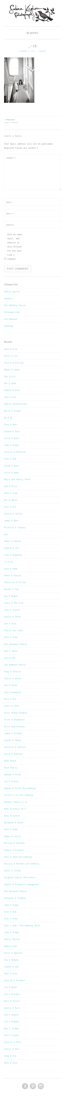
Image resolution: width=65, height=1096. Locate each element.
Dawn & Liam (10, 493)
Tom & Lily (10, 397)
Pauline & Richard (14, 980)
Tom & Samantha (12, 692)
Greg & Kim (10, 1055)
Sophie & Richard (13, 850)
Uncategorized (12, 312)
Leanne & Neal (12, 431)
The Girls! (10, 376)
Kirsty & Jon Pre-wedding (18, 794)
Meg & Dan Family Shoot (17, 479)
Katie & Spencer (13, 952)
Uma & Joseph (11, 1028)
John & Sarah (11, 445)
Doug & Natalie (12, 671)
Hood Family (10, 767)
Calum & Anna (11, 465)
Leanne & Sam (11, 966)
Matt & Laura (11, 1035)
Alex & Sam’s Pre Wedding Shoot (22, 925)
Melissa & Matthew (14, 843)
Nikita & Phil (12, 1048)
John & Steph (11, 932)
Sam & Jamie (10, 650)
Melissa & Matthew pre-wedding (21, 863)
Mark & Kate (10, 1062)
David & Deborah (13, 753)
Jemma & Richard (11, 121)
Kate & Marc (10, 424)
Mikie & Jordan (12, 870)
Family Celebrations (15, 403)
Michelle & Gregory (15, 527)
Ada (6, 534)
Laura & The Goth (13, 602)
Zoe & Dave (10, 623)
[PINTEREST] (32, 1086)
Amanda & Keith (12, 774)
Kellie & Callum (13, 513)
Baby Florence (12, 815)
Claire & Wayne (12, 678)
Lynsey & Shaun (12, 740)
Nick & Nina (10, 637)
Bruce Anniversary (14, 726)
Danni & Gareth (12, 541)
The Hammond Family (15, 664)
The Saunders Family (15, 644)
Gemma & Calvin (12, 836)
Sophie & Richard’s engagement (21, 884)
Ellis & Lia (10, 355)
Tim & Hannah (11, 1021)
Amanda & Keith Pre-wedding (20, 788)
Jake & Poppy (11, 904)
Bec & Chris (10, 500)
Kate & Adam (10, 829)
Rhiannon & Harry (13, 822)
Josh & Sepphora (13, 554)
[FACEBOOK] (24, 1086)
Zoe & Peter (10, 685)
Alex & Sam (10, 911)
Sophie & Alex (12, 390)
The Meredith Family (15, 891)
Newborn (8, 298)
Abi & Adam (10, 383)
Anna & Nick (10, 348)
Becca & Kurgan (12, 410)
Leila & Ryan (11, 438)
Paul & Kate (10, 973)
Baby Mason (10, 760)
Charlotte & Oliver (15, 582)
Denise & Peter (12, 616)
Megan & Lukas (12, 369)
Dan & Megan (10, 596)
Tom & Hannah (11, 959)
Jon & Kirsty (11, 781)
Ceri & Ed (9, 657)
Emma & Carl (10, 946)
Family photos (12, 291)
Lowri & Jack (11, 705)
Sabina (42, 51)
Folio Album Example (15, 712)
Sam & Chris (10, 486)
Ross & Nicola (12, 1000)
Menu (34, 32)
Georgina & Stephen (15, 897)
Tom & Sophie (11, 1014)
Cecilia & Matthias (15, 451)
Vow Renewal (10, 319)
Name (9, 202)
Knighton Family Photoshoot (20, 877)
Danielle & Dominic (15, 747)
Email (10, 213)
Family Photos (12, 939)
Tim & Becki (10, 987)
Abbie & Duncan (12, 575)
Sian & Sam (10, 458)
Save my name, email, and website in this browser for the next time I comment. (15, 246)
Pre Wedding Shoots (15, 305)
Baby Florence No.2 (15, 808)
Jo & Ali (9, 561)
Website (10, 225)
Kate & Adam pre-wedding (18, 856)
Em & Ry (8, 417)
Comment (11, 158)
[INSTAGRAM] (40, 1086)
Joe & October (12, 994)
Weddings (9, 325)
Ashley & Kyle (12, 1007)
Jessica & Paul (12, 1042)
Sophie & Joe (11, 547)
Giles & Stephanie (14, 719)
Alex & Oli (10, 506)
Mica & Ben (10, 698)
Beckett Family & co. (16, 801)
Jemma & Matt (11, 520)
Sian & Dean (10, 918)
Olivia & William (13, 362)
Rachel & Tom (11, 589)
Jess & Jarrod (12, 609)
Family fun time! (13, 630)
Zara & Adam (10, 568)
